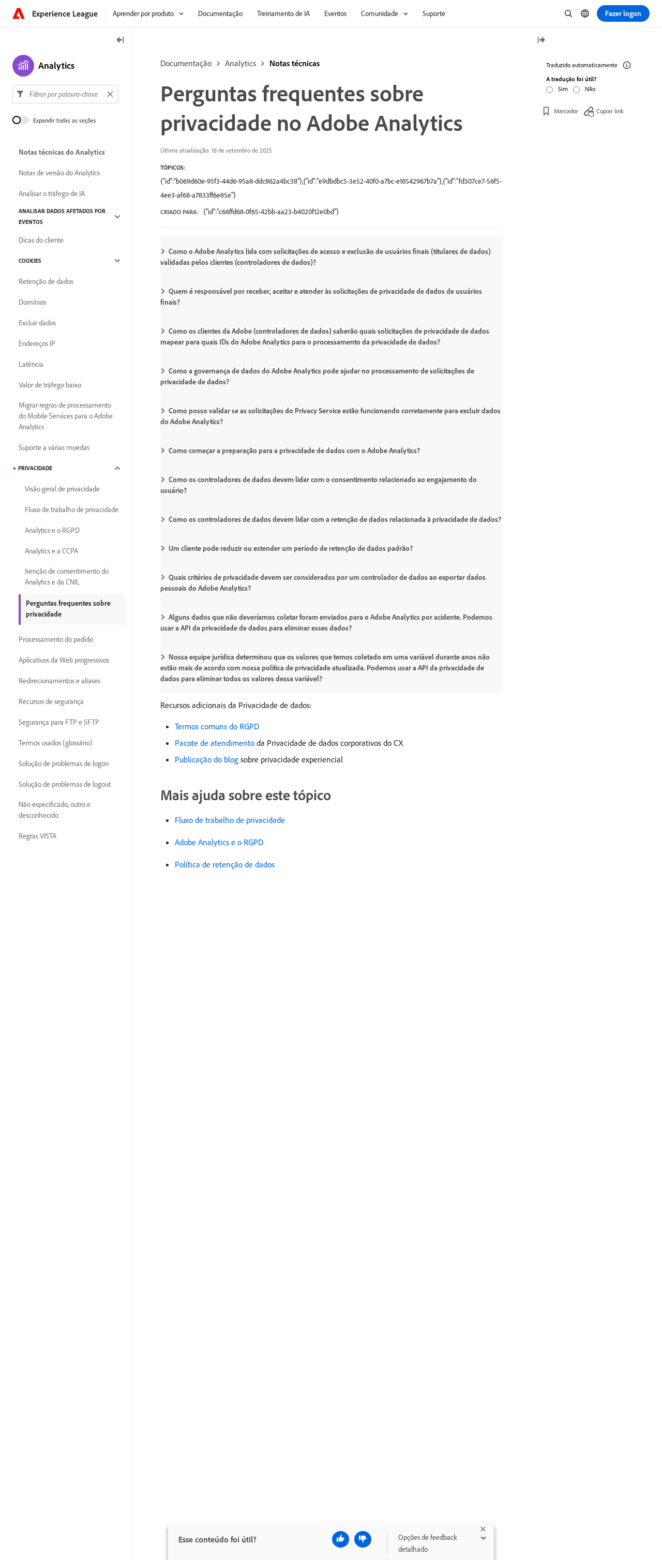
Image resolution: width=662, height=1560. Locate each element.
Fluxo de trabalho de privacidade (230, 820)
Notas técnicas (294, 63)
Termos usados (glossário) (56, 742)
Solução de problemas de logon (64, 763)
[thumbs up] (340, 1539)
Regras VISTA (37, 836)
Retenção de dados (46, 281)
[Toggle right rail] (541, 41)
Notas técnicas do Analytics (62, 152)
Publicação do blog (206, 759)
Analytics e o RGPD (52, 530)
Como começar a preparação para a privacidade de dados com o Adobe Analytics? (294, 450)
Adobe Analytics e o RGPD (219, 842)
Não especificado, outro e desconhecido (55, 810)
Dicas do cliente (41, 240)
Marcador (566, 111)
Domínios (32, 302)
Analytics (240, 63)
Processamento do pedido (56, 639)
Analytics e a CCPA (51, 551)
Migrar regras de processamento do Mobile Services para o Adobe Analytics (66, 415)
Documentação (186, 63)
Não (590, 89)
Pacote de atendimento (214, 743)
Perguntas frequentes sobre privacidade (68, 608)
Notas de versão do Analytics (59, 172)
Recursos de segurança (51, 701)
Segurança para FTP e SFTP (59, 722)
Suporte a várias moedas (54, 447)
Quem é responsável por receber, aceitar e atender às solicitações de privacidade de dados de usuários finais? (321, 297)
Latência (31, 364)
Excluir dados (37, 322)
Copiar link (610, 111)
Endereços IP (37, 343)
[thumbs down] (362, 1539)
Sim (563, 89)
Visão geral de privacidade (62, 488)
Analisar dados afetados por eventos (62, 216)
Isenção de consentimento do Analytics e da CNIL (67, 576)
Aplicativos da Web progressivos (64, 660)
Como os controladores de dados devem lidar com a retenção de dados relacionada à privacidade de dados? (335, 519)
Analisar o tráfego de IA (52, 193)
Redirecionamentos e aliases (59, 680)
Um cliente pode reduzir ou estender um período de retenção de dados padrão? (291, 548)
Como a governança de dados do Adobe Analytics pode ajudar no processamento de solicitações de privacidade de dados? (317, 376)
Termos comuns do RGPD (217, 726)
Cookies (30, 260)
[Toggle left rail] (120, 41)
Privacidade (35, 468)
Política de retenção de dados (225, 864)
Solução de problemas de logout (65, 784)
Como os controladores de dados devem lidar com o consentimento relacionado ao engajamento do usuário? (318, 485)
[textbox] (65, 94)
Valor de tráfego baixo (50, 384)
